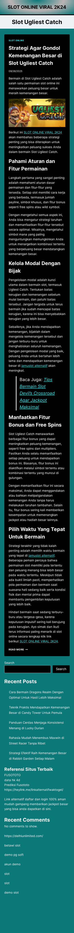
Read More (18, 649)
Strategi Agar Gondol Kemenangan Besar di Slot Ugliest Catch (35, 55)
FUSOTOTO (12, 775)
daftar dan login (36, 799)
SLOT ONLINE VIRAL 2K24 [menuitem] (43, 132)
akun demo (12, 864)
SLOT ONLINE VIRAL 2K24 (39, 641)
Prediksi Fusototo (16, 785)
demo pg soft (14, 855)
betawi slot (12, 845)
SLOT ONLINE (16, 40)
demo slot (11, 892)
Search (9, 663)
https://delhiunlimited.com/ (23, 836)
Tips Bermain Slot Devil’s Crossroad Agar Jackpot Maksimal (37, 393)
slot (7, 874)
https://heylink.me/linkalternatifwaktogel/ (33, 790)
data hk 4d (12, 780)
